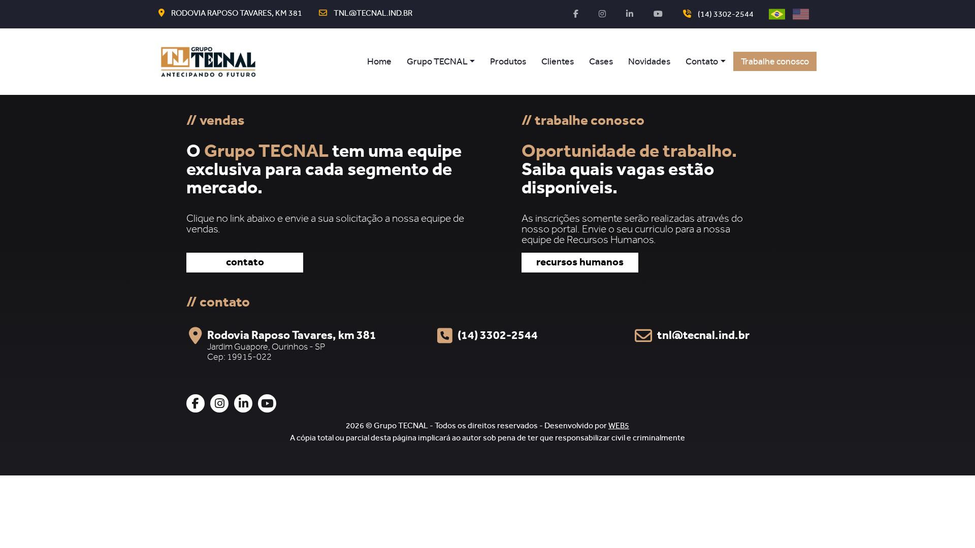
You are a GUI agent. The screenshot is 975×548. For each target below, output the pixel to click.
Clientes (557, 62)
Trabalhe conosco (775, 62)
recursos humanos (580, 263)
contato (245, 263)
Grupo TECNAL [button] (437, 62)
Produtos (508, 62)
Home (379, 62)
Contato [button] (702, 62)
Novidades (649, 62)
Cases (601, 62)
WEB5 (618, 427)
